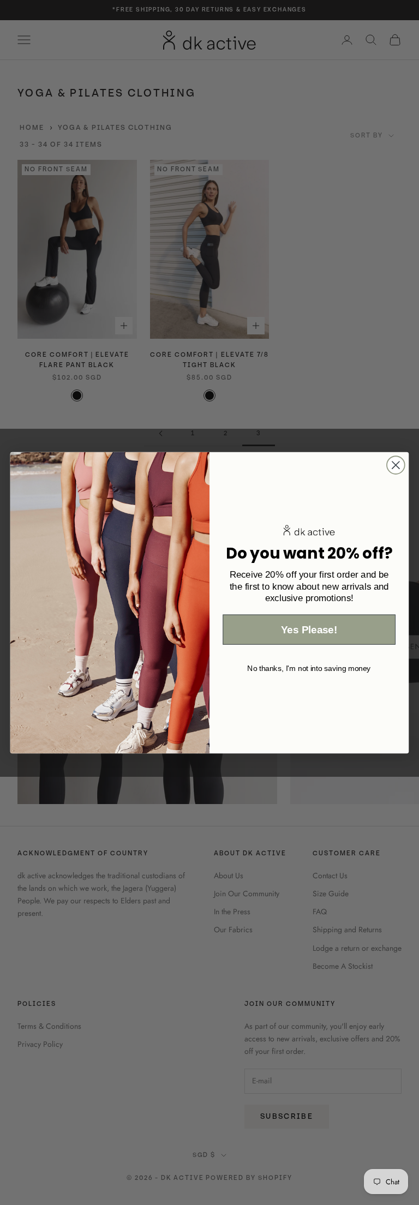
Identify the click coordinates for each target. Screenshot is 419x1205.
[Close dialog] (396, 465)
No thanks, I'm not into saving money (309, 667)
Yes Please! (309, 630)
